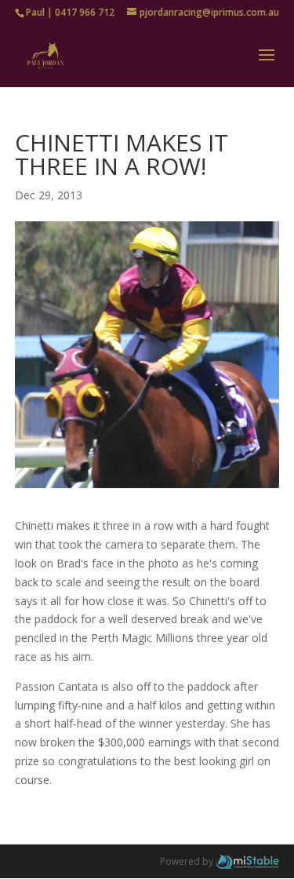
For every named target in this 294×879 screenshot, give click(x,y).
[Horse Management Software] (247, 861)
